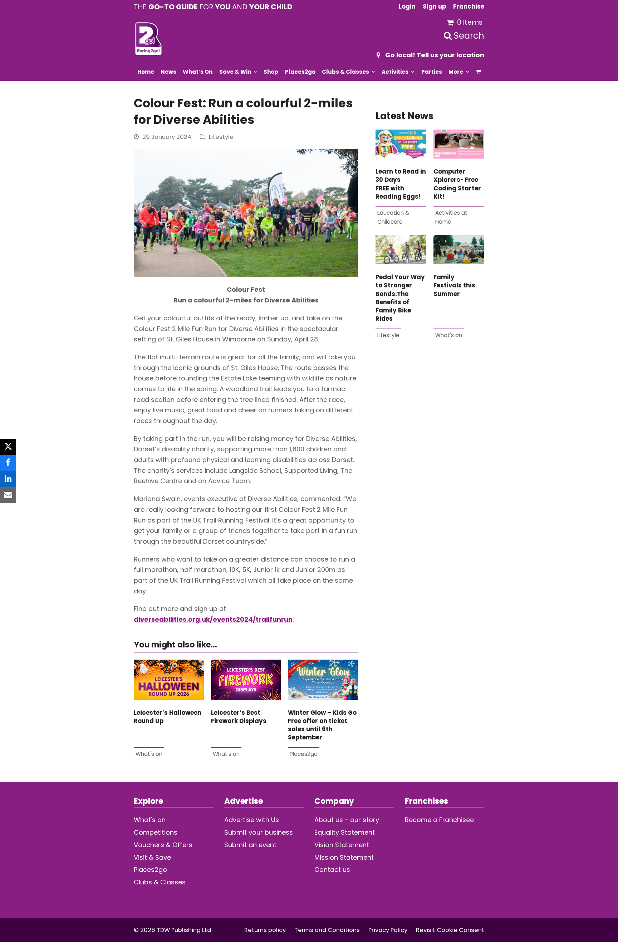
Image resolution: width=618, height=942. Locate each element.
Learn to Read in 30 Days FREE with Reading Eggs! (401, 184)
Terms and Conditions (327, 930)
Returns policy (265, 930)
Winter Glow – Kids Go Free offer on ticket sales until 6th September (322, 725)
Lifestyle (221, 137)
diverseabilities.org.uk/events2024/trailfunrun (213, 619)
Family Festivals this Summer (454, 285)
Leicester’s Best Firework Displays (238, 717)
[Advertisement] (430, 436)
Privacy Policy (387, 930)
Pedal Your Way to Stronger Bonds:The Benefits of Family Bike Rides (400, 298)
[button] (478, 72)
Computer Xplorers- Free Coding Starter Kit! (457, 184)
